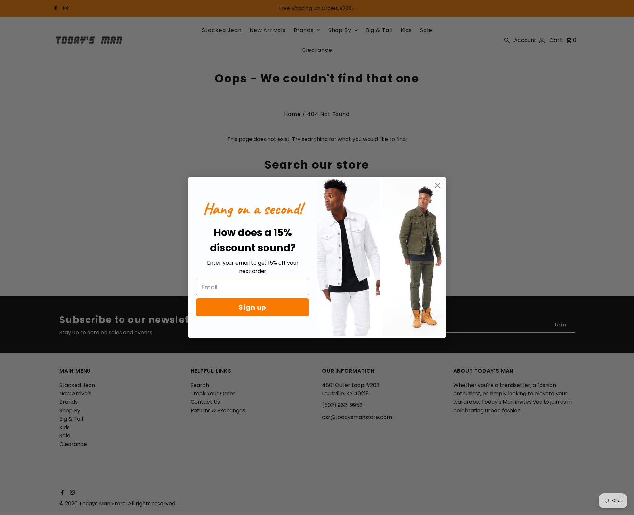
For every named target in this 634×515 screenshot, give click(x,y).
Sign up (252, 307)
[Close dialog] (437, 185)
